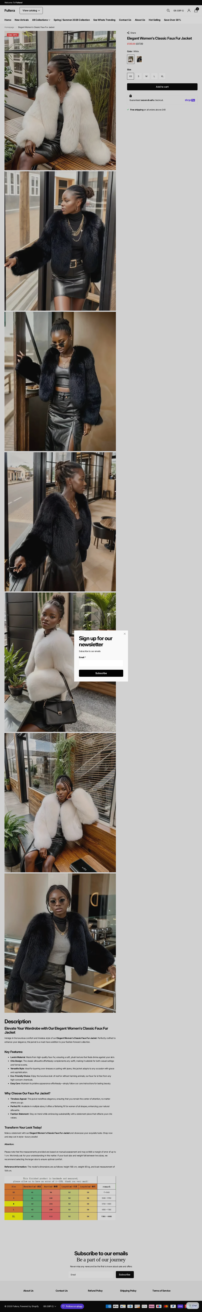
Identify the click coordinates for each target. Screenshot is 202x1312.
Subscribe (101, 673)
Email (82, 657)
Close (124, 633)
